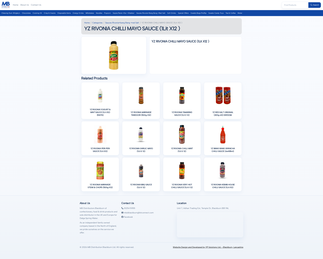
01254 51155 (129, 208)
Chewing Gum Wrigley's (11, 13)
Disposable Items (64, 13)
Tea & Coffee (231, 13)
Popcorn (107, 13)
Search (316, 5)
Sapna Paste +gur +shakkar (123, 13)
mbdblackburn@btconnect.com (138, 212)
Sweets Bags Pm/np (198, 13)
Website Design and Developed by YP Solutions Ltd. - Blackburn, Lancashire (208, 247)
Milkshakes (90, 13)
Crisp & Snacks (50, 13)
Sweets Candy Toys (216, 13)
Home (15, 5)
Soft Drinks (171, 13)
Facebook (128, 217)
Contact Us (36, 5)
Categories (97, 22)
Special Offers (183, 13)
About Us (24, 5)
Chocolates (26, 13)
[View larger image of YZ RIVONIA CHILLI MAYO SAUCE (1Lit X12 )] (113, 55)
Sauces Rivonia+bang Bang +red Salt (150, 13)
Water (240, 13)
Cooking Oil (37, 13)
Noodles (99, 13)
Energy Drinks (78, 13)
